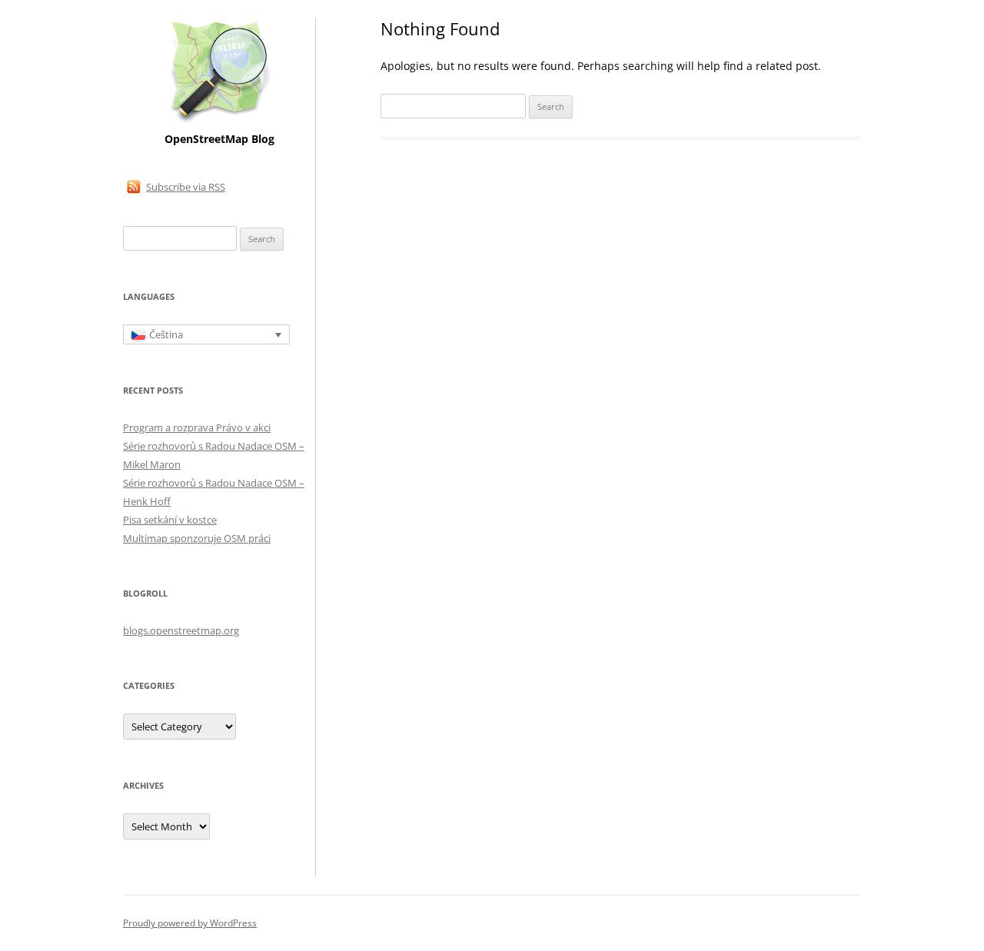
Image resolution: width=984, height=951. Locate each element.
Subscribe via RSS (185, 187)
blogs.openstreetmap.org (181, 630)
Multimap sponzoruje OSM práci (197, 538)
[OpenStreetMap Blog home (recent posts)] (219, 121)
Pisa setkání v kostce (170, 520)
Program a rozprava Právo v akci (197, 427)
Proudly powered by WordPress (190, 922)
